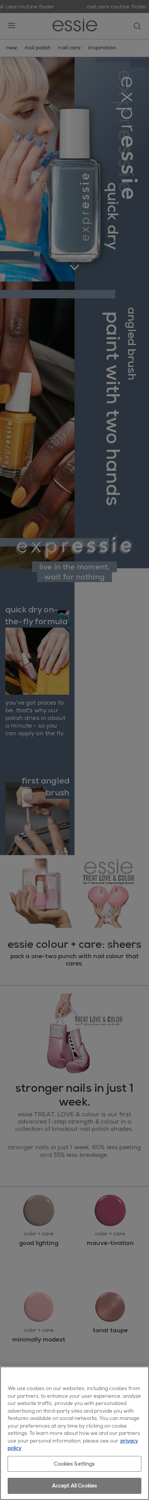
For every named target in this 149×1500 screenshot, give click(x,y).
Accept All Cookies (74, 1485)
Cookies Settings (74, 1464)
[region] (74, 1433)
